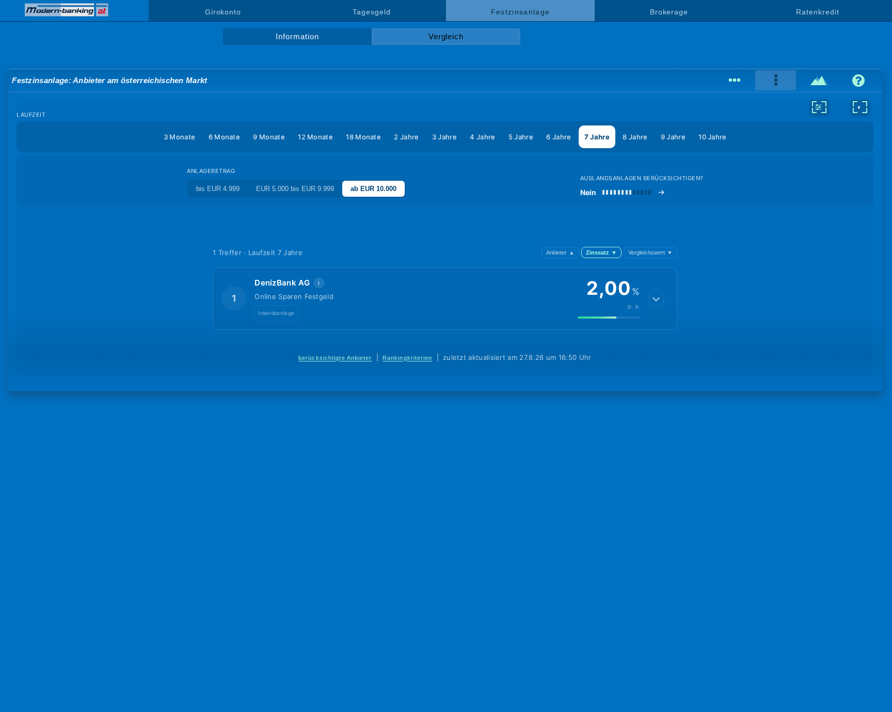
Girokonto (223, 12)
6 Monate (224, 137)
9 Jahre (673, 137)
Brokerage (669, 12)
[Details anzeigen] (656, 298)
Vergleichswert (650, 252)
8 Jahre (635, 137)
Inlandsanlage (276, 313)
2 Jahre (406, 137)
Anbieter (560, 252)
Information (297, 37)
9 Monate (268, 137)
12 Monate (315, 137)
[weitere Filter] (819, 107)
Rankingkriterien (408, 358)
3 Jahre (444, 137)
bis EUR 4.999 (218, 189)
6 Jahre (558, 137)
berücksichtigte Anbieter (335, 358)
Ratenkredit (817, 12)
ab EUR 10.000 (373, 189)
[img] (609, 318)
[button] (445, 298)
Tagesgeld (371, 12)
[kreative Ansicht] (819, 80)
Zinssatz (601, 252)
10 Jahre (712, 137)
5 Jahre (520, 137)
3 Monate (179, 137)
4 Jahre (482, 137)
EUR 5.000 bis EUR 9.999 (295, 189)
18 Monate (363, 137)
